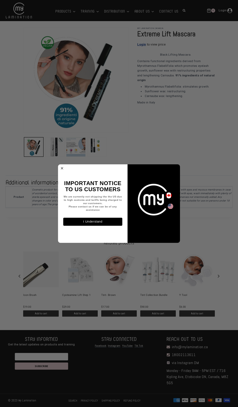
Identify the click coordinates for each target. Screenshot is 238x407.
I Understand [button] (92, 221)
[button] (62, 168)
